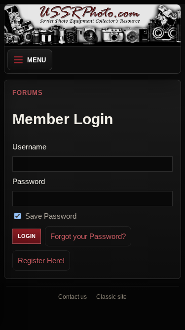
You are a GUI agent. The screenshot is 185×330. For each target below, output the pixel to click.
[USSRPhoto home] (92, 25)
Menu (36, 60)
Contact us (72, 296)
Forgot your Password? (88, 236)
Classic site (111, 296)
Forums (27, 92)
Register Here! (41, 260)
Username (29, 146)
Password (28, 181)
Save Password (50, 216)
